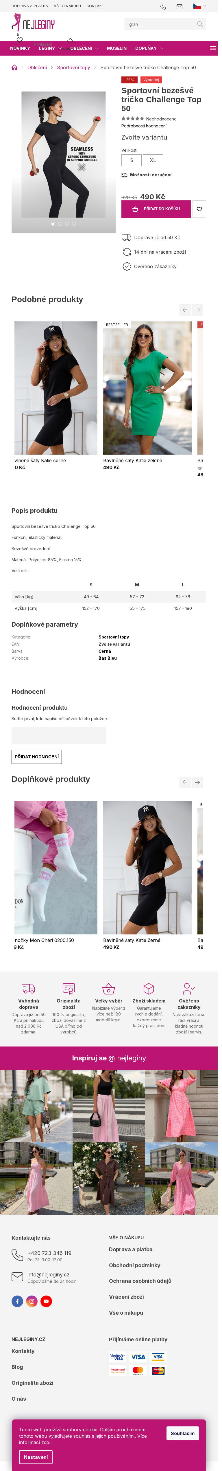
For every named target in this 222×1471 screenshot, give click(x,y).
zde (45, 1442)
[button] (53, 467)
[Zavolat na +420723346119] (168, 6)
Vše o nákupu (67, 5)
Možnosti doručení (150, 175)
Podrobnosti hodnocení (143, 125)
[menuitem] (20, 48)
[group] (53, 399)
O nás (19, 1399)
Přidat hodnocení (37, 756)
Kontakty (23, 1351)
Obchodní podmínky (134, 1265)
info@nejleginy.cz (48, 1274)
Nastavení (36, 1457)
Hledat (200, 24)
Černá (105, 651)
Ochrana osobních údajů (140, 1281)
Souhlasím (183, 1433)
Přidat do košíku (162, 209)
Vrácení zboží (126, 1297)
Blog (17, 1367)
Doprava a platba (30, 5)
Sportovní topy (114, 636)
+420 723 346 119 (49, 1253)
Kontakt (95, 5)
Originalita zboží (32, 1383)
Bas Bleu (108, 658)
